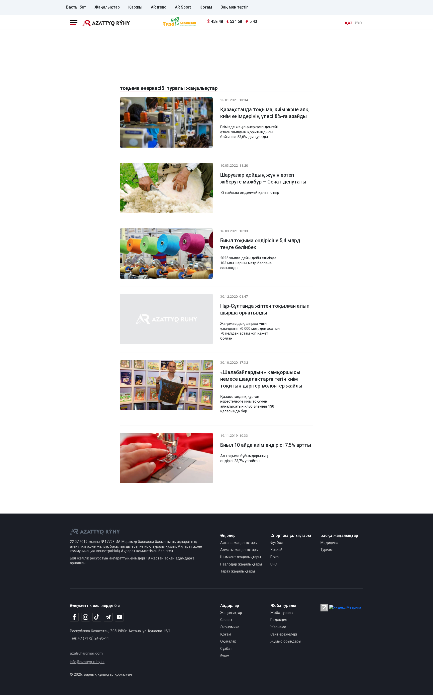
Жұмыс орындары (285, 641)
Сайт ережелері (283, 634)
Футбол (276, 543)
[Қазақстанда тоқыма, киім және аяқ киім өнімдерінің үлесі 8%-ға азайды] (166, 123)
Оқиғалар (228, 641)
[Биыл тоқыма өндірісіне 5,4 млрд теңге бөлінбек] (166, 254)
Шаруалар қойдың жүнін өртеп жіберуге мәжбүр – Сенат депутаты (263, 178)
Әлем (224, 656)
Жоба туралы (281, 613)
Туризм (326, 550)
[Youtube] (119, 617)
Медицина (329, 543)
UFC (273, 564)
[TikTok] (96, 617)
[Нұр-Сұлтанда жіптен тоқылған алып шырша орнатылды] (166, 320)
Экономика (229, 627)
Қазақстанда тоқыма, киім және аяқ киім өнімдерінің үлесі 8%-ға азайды (264, 112)
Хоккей (276, 550)
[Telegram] (108, 617)
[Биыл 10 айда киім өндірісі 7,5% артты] (166, 459)
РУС (358, 23)
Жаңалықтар (107, 7)
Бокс (274, 557)
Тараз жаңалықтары (237, 571)
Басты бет (76, 7)
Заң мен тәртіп (235, 7)
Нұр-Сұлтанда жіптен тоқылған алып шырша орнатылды (264, 309)
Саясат (226, 620)
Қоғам (205, 7)
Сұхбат (226, 649)
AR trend (158, 7)
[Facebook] (74, 617)
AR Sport (183, 7)
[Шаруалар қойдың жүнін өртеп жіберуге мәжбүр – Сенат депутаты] (166, 188)
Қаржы (135, 7)
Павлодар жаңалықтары (241, 564)
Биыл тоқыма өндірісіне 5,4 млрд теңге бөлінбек (260, 243)
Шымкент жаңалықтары (240, 557)
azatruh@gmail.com (86, 653)
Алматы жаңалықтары (239, 550)
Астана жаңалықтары (238, 543)
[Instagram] (85, 617)
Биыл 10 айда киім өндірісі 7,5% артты (265, 445)
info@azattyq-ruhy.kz (87, 662)
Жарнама (278, 627)
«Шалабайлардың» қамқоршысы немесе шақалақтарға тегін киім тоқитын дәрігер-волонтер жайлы (261, 379)
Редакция (278, 620)
